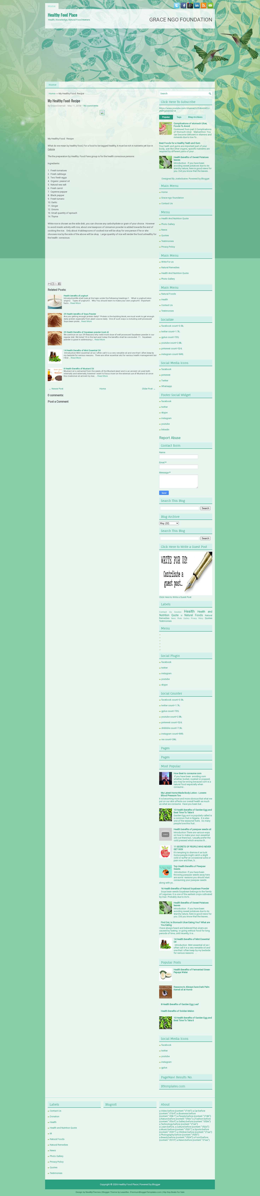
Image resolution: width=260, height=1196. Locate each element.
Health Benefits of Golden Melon (177, 1011)
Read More (75, 303)
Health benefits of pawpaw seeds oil (192, 829)
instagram (166, 418)
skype (164, 412)
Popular (166, 117)
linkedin (165, 429)
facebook (166, 369)
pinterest (165, 375)
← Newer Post (56, 388)
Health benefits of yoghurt (76, 295)
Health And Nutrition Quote (175, 218)
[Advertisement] (130, 55)
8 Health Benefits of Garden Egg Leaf (180, 1004)
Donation (177, 612)
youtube (165, 424)
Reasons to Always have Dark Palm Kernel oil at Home (191, 988)
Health (164, 299)
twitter (164, 407)
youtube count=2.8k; (171, 343)
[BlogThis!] (52, 284)
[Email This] (49, 284)
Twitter (164, 380)
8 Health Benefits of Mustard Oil (79, 368)
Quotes (165, 235)
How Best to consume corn (187, 773)
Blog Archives (195, 117)
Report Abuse (170, 438)
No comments (91, 105)
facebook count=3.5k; (172, 326)
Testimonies (167, 241)
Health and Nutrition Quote (63, 1127)
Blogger (205, 178)
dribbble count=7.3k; (171, 728)
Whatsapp (166, 386)
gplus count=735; (170, 337)
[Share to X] (56, 284)
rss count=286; (168, 739)
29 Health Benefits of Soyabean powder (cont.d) (86, 332)
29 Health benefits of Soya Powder (80, 314)
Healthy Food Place (62, 15)
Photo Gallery (168, 224)
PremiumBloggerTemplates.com (145, 1192)
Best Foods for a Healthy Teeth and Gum (179, 143)
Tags (179, 117)
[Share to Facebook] (59, 284)
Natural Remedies (170, 267)
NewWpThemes (93, 1192)
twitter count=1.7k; (170, 331)
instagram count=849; (172, 354)
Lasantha (124, 1192)
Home (52, 6)
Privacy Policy (168, 246)
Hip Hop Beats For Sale (173, 1192)
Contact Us (167, 203)
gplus (164, 1067)
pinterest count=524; (171, 348)
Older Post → (148, 388)
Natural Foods (168, 293)
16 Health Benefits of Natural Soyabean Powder (185, 888)
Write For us (167, 261)
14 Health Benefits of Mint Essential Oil (82, 350)
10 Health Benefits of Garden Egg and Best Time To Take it (193, 811)
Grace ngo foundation (172, 197)
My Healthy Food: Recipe (64, 100)
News (164, 229)
